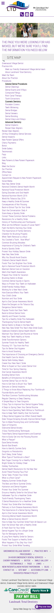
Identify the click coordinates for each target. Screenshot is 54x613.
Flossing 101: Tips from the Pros (15, 345)
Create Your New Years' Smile (14, 363)
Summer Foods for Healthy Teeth (15, 342)
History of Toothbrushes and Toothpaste (18, 222)
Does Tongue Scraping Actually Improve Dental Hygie (23, 419)
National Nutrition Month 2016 (14, 195)
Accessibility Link (39, 569)
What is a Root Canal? (11, 477)
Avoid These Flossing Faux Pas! (15, 471)
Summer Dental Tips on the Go (14, 380)
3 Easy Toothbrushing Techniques (16, 430)
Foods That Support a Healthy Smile (17, 539)
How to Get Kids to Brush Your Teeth (17, 383)
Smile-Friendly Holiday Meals (13, 286)
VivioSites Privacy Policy (26, 573)
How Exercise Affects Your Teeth (15, 292)
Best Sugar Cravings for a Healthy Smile (18, 460)
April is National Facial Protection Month (18, 266)
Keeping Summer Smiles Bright (14, 480)
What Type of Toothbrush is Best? (16, 457)
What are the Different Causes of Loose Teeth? (21, 224)
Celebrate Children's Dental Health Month (19, 330)
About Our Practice (10, 78)
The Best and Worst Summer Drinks (16, 483)
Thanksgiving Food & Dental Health (16, 321)
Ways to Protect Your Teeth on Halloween (19, 283)
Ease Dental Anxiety (10, 442)
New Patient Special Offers (13, 139)
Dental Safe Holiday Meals (12, 360)
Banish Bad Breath (9, 445)
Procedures (6, 80)
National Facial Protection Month (15, 189)
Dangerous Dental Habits (12, 307)
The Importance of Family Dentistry (16, 230)
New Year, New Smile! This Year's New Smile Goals (22, 327)
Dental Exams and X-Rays (15, 89)
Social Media (7, 180)
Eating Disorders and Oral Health (15, 192)
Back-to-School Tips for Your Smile (16, 207)
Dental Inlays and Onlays (15, 119)
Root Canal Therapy (13, 95)
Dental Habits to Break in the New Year (18, 325)
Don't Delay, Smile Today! (12, 454)
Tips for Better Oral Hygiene (13, 348)
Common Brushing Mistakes (13, 242)
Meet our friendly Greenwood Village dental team (25, 69)
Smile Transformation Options (14, 339)
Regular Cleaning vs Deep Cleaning (16, 398)
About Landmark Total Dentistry (18, 72)
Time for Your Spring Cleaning (14, 369)
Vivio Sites (36, 608)
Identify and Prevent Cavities (14, 316)
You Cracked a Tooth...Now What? (16, 239)
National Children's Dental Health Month (18, 186)
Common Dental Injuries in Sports (15, 280)
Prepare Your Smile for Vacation (15, 274)
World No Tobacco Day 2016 (13, 198)
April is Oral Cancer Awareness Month (17, 301)
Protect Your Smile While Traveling (16, 545)
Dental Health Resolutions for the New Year (19, 469)
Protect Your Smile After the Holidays (17, 504)
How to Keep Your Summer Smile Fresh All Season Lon (24, 521)
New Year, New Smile (10, 254)
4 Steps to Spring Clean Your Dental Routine (20, 407)
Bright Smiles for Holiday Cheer (15, 463)
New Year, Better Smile (11, 183)
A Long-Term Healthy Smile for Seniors (17, 536)
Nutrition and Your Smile (12, 298)
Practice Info (7, 66)
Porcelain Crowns (12, 104)
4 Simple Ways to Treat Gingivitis (15, 401)
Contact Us (6, 175)
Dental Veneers (11, 113)
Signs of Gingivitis (9, 424)
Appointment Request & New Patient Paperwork (21, 177)
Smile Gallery (7, 148)
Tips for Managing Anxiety (13, 533)
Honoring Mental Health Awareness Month (19, 516)
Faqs (4, 154)
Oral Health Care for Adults (13, 357)
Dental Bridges (11, 110)
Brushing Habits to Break (12, 277)
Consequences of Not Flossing (14, 204)
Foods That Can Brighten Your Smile (17, 263)
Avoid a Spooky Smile (11, 248)
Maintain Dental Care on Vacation (16, 269)
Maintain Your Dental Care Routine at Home (20, 333)
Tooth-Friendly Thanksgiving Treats (16, 498)
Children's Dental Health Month (14, 260)
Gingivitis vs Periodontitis (12, 451)
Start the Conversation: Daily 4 (14, 210)
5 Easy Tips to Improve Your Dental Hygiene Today (22, 404)
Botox (4, 145)
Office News (7, 172)
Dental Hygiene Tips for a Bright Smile (17, 530)
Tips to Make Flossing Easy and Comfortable (20, 422)
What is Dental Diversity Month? (15, 519)
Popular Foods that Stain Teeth (15, 310)
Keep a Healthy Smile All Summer (15, 201)
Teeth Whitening (11, 107)
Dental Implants (11, 125)
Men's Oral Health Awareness (14, 272)
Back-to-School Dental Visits (13, 313)
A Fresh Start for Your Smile (13, 527)
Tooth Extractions (12, 98)
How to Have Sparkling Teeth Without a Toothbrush (23, 410)
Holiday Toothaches (10, 466)
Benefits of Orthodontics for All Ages (17, 377)
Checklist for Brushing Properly (14, 233)
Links (4, 157)
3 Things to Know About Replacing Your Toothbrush (23, 389)
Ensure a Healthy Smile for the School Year (19, 492)
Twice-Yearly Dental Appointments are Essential (21, 433)
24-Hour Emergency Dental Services (16, 133)
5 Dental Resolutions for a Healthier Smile (19, 501)
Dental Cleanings (12, 86)
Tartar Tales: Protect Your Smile (15, 474)
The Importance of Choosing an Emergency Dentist (23, 354)
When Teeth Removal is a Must (14, 236)
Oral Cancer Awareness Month (14, 372)
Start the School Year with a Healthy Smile (19, 524)
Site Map (22, 569)
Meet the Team (8, 75)
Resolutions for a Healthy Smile (15, 219)
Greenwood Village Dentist (12, 63)
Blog (4, 163)
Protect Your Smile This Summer (15, 489)
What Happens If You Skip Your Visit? (17, 542)
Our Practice (7, 169)
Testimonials (7, 151)
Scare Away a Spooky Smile (13, 213)
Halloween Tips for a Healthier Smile (16, 495)
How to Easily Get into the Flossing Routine (19, 436)
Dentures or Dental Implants (13, 386)
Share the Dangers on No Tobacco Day (18, 304)
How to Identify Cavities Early (14, 448)
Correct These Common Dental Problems (18, 216)
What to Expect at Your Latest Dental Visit (19, 366)
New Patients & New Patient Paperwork (18, 160)
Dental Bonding (11, 116)
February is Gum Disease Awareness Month (20, 507)
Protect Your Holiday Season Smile (16, 251)
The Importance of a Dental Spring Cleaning (20, 510)
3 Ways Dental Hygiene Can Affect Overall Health (22, 416)
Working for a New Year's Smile (14, 289)
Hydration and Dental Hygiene (14, 486)
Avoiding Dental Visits (11, 374)
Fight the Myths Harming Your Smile (17, 227)
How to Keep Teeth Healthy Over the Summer (20, 413)
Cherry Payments (9, 142)
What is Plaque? (8, 439)
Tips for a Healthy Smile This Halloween (18, 319)
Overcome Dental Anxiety (12, 427)
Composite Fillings (12, 92)
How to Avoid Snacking (11, 351)
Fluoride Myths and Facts (12, 392)
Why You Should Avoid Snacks (14, 257)
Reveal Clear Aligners (13, 128)
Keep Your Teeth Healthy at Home (16, 336)
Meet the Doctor (8, 166)
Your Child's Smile (9, 295)
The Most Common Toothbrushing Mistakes (20, 395)
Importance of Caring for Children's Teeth (19, 245)
